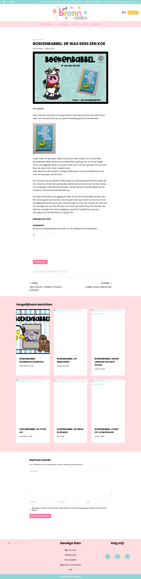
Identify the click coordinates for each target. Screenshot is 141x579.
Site (88, 502)
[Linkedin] (127, 556)
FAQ (70, 569)
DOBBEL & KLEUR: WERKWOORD (98, 285)
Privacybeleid (70, 560)
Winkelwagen (124, 2)
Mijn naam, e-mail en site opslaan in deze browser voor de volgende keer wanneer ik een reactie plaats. (69, 509)
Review (63, 272)
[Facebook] (4, 2)
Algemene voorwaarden (70, 565)
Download (40, 262)
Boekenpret (52, 272)
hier (48, 2)
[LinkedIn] (12, 2)
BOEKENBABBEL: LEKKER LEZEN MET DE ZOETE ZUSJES (107, 361)
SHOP (133, 12)
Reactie (34, 471)
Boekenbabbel (38, 40)
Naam (33, 502)
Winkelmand (70, 555)
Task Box (63, 24)
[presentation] (33, 331)
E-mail (62, 502)
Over (85, 24)
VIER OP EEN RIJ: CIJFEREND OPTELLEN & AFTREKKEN (46, 287)
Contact (96, 24)
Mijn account (111, 2)
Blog (75, 24)
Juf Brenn (40, 49)
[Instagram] (8, 2)
